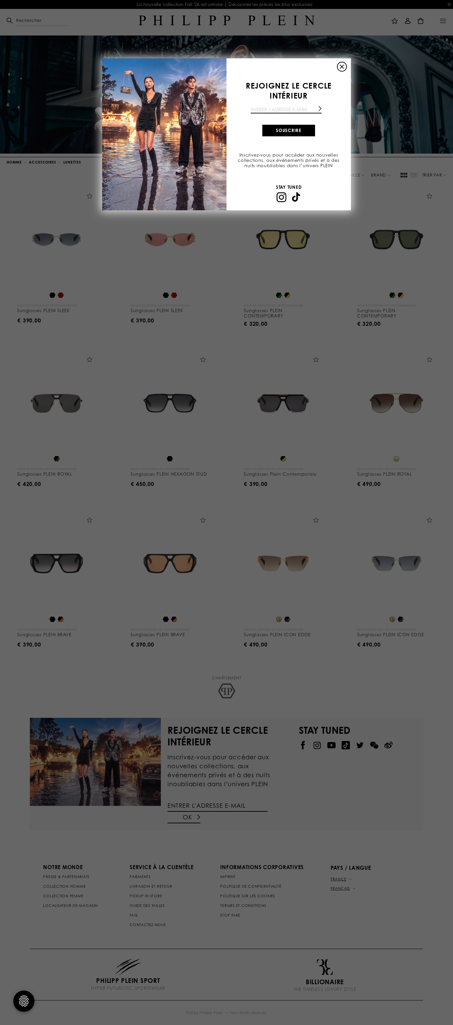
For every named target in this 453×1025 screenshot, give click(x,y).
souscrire (288, 130)
